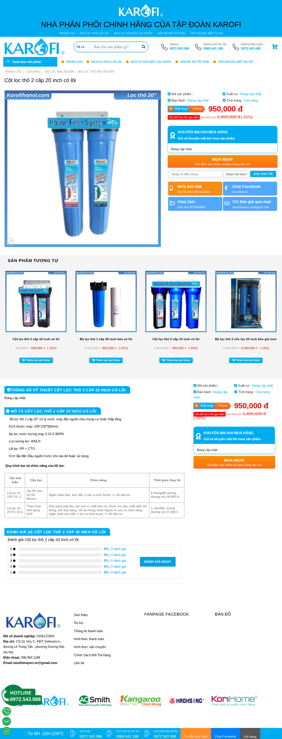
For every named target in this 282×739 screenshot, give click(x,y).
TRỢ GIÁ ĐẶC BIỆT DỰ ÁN (206, 33)
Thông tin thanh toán (88, 631)
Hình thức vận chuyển (90, 647)
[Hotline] (6, 711)
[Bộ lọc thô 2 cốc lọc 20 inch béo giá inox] (245, 301)
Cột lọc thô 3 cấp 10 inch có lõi (175, 339)
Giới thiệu (81, 615)
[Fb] (6, 731)
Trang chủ (12, 71)
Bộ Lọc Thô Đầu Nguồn (96, 71)
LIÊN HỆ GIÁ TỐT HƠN (171, 33)
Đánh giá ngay (157, 562)
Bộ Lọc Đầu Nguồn (59, 71)
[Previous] (3, 319)
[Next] (278, 319)
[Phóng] (10, 242)
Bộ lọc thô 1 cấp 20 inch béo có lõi (106, 339)
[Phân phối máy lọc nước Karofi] (35, 47)
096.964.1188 (30, 657)
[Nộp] (143, 47)
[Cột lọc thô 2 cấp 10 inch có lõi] (36, 301)
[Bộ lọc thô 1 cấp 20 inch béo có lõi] (106, 301)
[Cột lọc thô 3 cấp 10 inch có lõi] (176, 301)
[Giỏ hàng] (275, 46)
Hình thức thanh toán (89, 639)
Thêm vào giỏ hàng (38, 360)
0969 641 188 (213, 48)
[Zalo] (6, 721)
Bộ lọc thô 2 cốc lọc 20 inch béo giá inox (246, 339)
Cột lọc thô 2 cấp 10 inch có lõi (36, 339)
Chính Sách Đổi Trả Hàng (92, 655)
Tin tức (79, 623)
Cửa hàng (33, 71)
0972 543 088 (179, 48)
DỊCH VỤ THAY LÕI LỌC (94, 33)
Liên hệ (79, 663)
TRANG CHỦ (67, 33)
